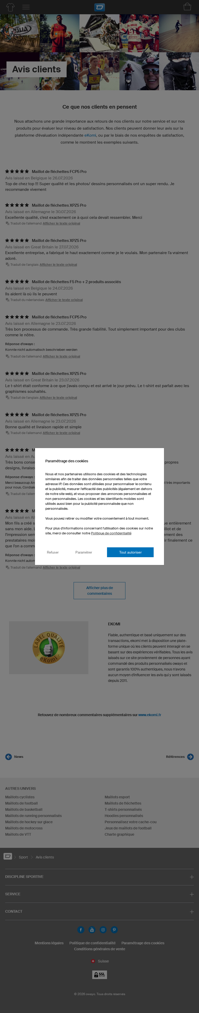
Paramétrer (83, 552)
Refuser (53, 552)
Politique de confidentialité (111, 533)
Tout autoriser (130, 552)
